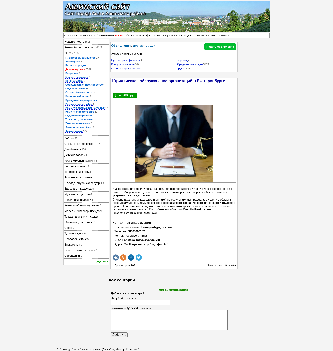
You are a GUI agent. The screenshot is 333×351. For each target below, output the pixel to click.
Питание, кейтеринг (77, 96)
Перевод (182, 60)
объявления (108, 35)
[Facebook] (131, 257)
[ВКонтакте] (116, 257)
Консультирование (123, 64)
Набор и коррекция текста (127, 68)
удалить (102, 261)
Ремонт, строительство (79, 111)
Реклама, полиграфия (79, 104)
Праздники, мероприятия (81, 100)
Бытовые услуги (75, 65)
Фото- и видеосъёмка (78, 127)
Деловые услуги (75, 69)
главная (70, 35)
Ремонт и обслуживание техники (85, 107)
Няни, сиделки (74, 80)
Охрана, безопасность (79, 92)
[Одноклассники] (123, 257)
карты (211, 35)
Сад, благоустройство (78, 115)
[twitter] (139, 257)
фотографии (156, 35)
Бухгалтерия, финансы (125, 60)
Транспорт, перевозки (79, 119)
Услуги (115, 53)
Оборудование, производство (84, 84)
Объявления (121, 45)
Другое (181, 68)
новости (85, 35)
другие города (144, 45)
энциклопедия (180, 35)
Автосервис (72, 61)
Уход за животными (77, 123)
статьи (199, 35)
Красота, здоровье (76, 77)
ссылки (223, 35)
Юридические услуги (190, 64)
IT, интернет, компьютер (80, 57)
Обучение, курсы (76, 88)
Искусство (71, 73)
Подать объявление (220, 46)
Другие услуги (74, 131)
